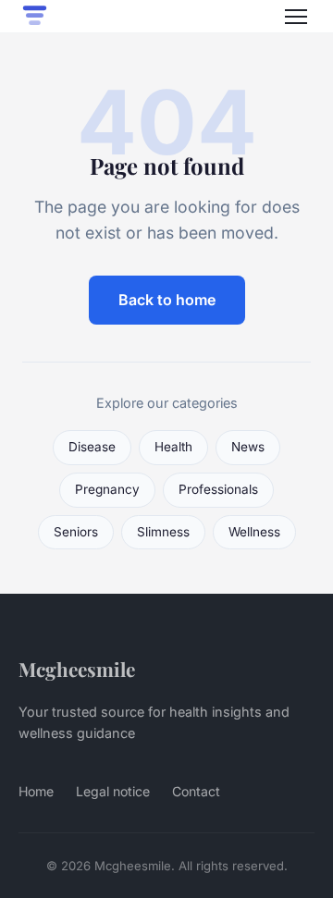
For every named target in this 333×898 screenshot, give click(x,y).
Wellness (254, 531)
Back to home (167, 299)
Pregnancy (107, 489)
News (248, 446)
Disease (92, 446)
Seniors (76, 531)
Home (36, 791)
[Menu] (296, 16)
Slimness (163, 531)
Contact (196, 791)
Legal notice (113, 791)
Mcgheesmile (76, 669)
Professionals (218, 489)
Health (173, 446)
